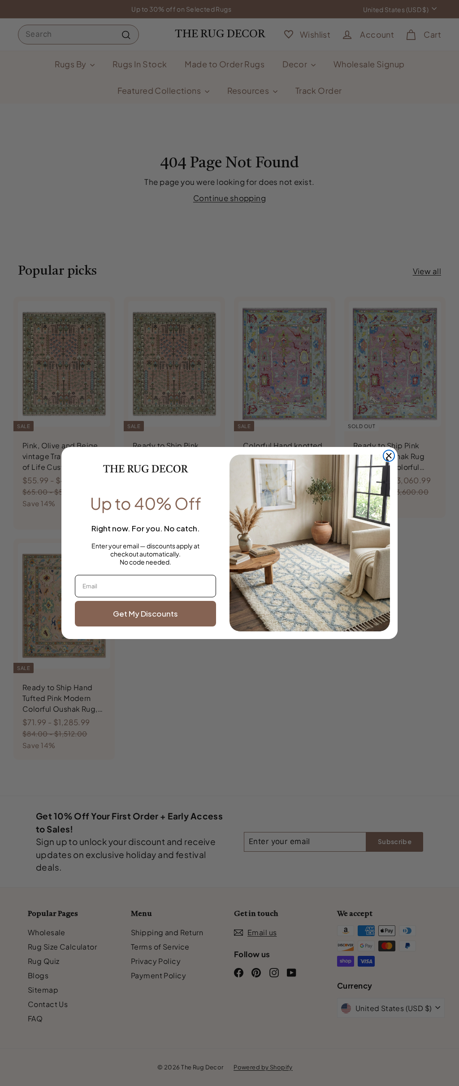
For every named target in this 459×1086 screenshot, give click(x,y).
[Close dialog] (388, 455)
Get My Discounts (145, 613)
